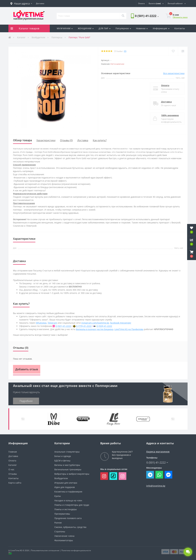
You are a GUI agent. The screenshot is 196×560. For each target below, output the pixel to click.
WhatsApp (41, 322)
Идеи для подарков (64, 487)
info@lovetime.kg (155, 485)
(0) (125, 51)
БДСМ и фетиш (62, 460)
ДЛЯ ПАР (103, 28)
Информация (160, 28)
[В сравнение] (183, 51)
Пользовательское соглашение (45, 550)
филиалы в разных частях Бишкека (94, 329)
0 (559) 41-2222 (104, 326)
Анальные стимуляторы (67, 451)
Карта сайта (14, 482)
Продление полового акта (68, 518)
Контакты (179, 28)
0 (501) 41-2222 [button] (156, 462)
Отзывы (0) (66, 140)
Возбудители (38, 37)
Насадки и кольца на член (68, 500)
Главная (12, 451)
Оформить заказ (180, 17)
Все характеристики (174, 73)
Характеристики (45, 140)
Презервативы (62, 513)
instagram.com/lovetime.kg (95, 322)
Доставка (166, 101)
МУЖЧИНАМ (63, 28)
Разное (58, 522)
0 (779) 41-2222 (84, 326)
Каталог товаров (29, 28)
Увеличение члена (64, 535)
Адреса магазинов (158, 451)
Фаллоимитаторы (63, 540)
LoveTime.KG (16, 550)
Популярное (122, 28)
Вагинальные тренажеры (67, 469)
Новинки (140, 28)
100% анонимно (170, 115)
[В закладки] (173, 51)
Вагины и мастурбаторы (67, 465)
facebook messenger (120, 322)
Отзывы (12, 473)
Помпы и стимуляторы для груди (71, 504)
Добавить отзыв (26, 369)
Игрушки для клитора (65, 482)
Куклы (57, 496)
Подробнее (26, 401)
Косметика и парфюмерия (68, 491)
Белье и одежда (62, 456)
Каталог (21, 37)
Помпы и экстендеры (65, 509)
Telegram (52, 322)
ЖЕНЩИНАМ (84, 28)
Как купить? (100, 140)
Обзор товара (22, 140)
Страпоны (59, 531)
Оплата (165, 85)
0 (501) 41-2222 (140, 24)
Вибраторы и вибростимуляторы (71, 473)
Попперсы (56, 37)
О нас (11, 469)
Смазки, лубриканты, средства (70, 527)
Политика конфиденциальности (76, 550)
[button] (21, 3)
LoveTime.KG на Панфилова (128, 329)
